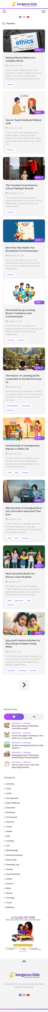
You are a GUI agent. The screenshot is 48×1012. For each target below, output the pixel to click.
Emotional (10, 812)
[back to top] (24, 962)
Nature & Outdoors (14, 855)
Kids (16, 473)
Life (8, 846)
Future (9, 827)
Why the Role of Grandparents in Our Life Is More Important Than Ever (24, 511)
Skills (8, 888)
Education (26, 406)
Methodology (12, 850)
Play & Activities (13, 874)
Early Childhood (13, 803)
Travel (9, 903)
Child (9, 473)
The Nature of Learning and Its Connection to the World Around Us (23, 378)
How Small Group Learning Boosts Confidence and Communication (20, 313)
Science (9, 884)
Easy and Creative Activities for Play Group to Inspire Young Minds (23, 643)
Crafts (9, 793)
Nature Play (11, 860)
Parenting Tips (12, 865)
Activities (11, 671)
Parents (10, 84)
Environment (11, 817)
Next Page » (24, 685)
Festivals (10, 822)
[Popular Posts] (34, 717)
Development (13, 406)
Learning (10, 340)
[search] (4, 12)
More (38, 50)
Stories (9, 893)
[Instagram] (24, 17)
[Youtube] (28, 17)
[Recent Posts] (14, 717)
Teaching (10, 898)
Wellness (10, 907)
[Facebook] (20, 17)
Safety (9, 879)
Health (9, 831)
